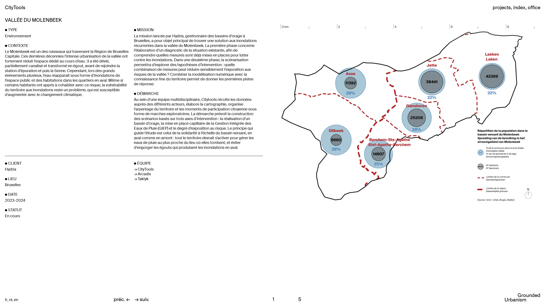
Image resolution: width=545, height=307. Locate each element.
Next (451, 153)
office (534, 7)
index (519, 7)
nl (10, 299)
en (16, 299)
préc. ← (122, 299)
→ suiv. (142, 299)
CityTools (15, 7)
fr (6, 299)
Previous (317, 153)
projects (502, 7)
